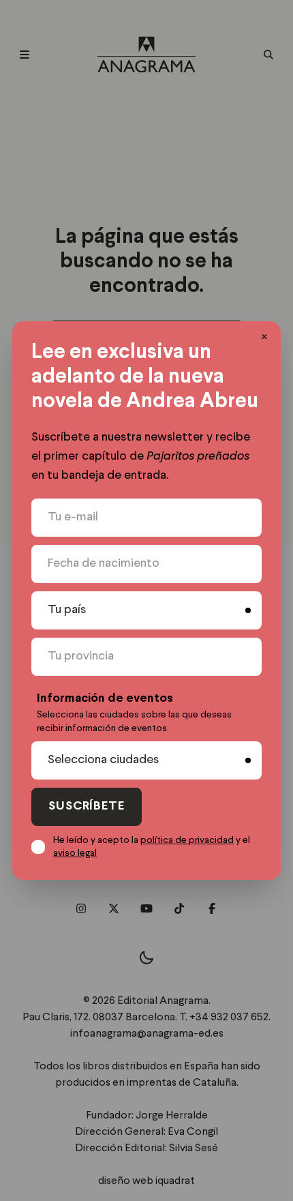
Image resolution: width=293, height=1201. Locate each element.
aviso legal (75, 853)
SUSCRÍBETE (86, 806)
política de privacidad (187, 840)
